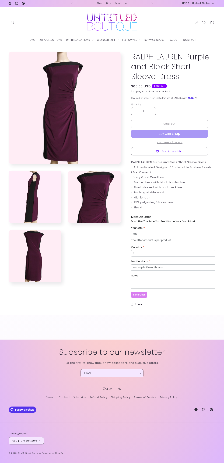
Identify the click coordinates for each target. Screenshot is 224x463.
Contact (64, 397)
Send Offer (139, 294)
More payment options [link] (170, 142)
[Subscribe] (139, 373)
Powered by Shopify (52, 452)
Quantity (136, 104)
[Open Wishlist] (204, 22)
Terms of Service (145, 397)
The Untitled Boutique (29, 452)
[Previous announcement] (72, 3)
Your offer (138, 228)
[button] (12, 22)
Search (50, 397)
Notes (134, 275)
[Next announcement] (152, 3)
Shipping (136, 91)
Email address (140, 261)
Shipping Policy (121, 397)
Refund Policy (98, 397)
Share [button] (139, 304)
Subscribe (79, 397)
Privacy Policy (169, 397)
